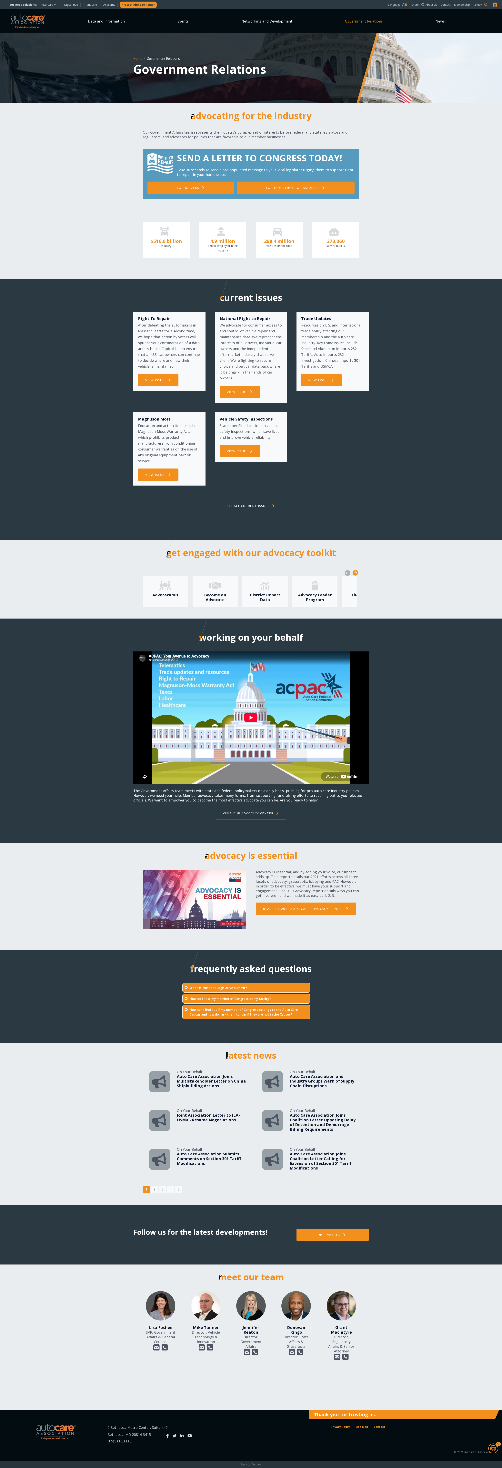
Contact (446, 4)
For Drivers (188, 188)
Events (183, 21)
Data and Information (106, 21)
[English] (398, 11)
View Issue (155, 380)
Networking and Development (266, 21)
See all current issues (248, 506)
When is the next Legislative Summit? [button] (218, 988)
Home (138, 58)
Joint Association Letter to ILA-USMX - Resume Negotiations (208, 1117)
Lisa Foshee (160, 1327)
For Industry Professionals (293, 188)
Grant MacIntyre (341, 1330)
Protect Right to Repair (138, 4)
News (440, 21)
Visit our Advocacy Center (248, 813)
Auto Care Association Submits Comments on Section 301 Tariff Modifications (209, 1158)
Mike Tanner (206, 1327)
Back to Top (249, 1464)
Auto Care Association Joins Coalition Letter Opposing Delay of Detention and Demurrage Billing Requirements (323, 1122)
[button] (156, 1347)
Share (415, 4)
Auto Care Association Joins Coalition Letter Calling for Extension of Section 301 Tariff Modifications (320, 1161)
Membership (462, 4)
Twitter (332, 1235)
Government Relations (364, 21)
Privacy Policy (340, 1427)
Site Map (362, 1427)
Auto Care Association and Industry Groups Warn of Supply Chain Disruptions (322, 1081)
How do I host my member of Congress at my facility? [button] (230, 999)
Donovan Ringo (296, 1330)
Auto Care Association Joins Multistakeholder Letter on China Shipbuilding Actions (211, 1081)
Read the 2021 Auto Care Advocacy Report (303, 909)
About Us (431, 4)
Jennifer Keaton (251, 1330)
